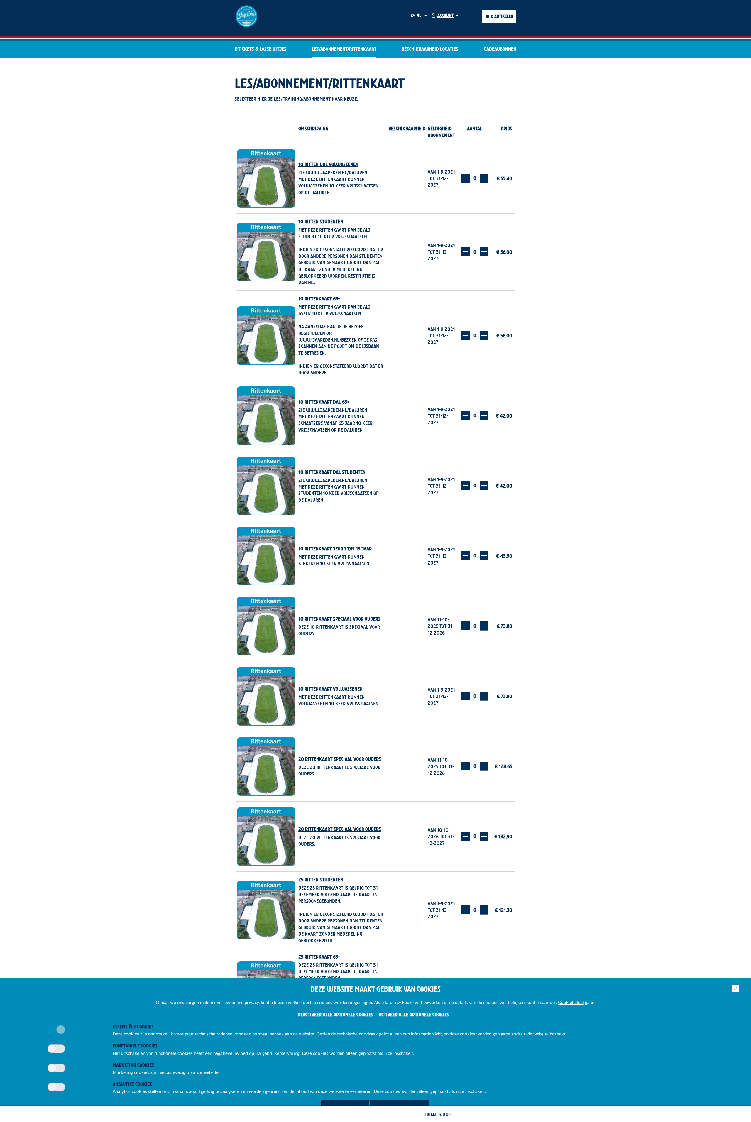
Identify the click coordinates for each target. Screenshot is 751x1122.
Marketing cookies (133, 1065)
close (735, 988)
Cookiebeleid (571, 1003)
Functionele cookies (135, 1045)
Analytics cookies (132, 1084)
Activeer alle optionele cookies (414, 1014)
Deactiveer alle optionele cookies (335, 1014)
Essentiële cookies (133, 1026)
